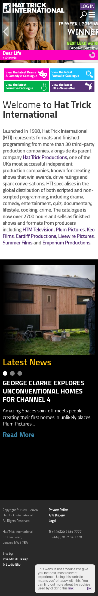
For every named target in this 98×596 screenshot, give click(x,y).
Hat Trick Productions (45, 157)
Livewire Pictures (76, 236)
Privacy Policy (58, 509)
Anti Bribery (57, 515)
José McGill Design (15, 559)
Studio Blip (13, 564)
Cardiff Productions (36, 236)
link (71, 588)
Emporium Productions (66, 242)
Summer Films (17, 242)
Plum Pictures (70, 229)
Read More (19, 433)
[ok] (89, 588)
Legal (52, 520)
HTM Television (38, 229)
